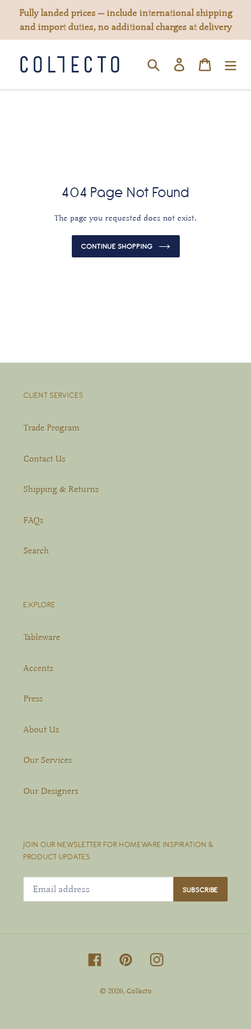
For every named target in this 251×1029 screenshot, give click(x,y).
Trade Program (51, 427)
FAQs (33, 520)
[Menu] (230, 64)
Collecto (139, 991)
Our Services (47, 760)
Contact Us (44, 458)
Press (33, 698)
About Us (41, 729)
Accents (38, 668)
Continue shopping (117, 246)
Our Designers (50, 791)
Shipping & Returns (61, 489)
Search (36, 550)
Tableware (41, 637)
